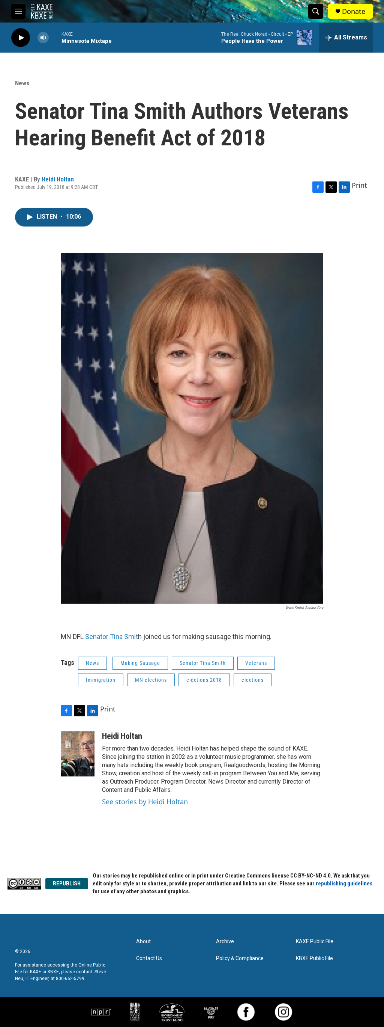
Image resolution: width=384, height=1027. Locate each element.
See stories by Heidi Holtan (145, 801)
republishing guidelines (344, 883)
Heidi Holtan (58, 179)
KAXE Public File (314, 941)
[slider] (55, 37)
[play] (21, 37)
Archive (225, 941)
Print (359, 185)
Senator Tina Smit (111, 636)
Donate (353, 11)
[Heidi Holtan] (77, 753)
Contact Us (149, 958)
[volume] (43, 37)
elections (253, 680)
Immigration (101, 680)
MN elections (151, 680)
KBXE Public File (314, 958)
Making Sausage (140, 663)
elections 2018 (204, 680)
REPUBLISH (67, 883)
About (143, 941)
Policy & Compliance (240, 958)
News (22, 83)
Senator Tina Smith (203, 663)
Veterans (256, 663)
